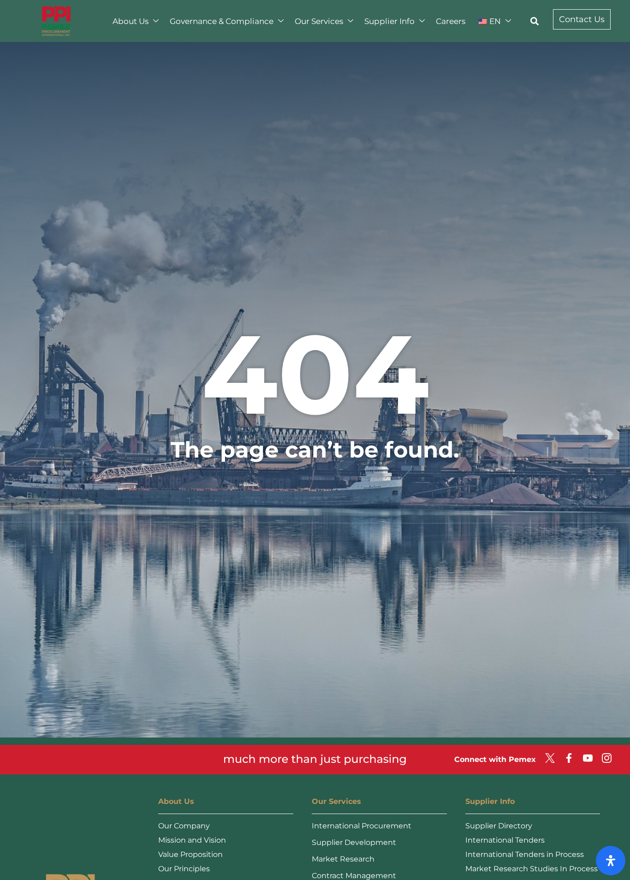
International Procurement (361, 825)
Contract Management (354, 875)
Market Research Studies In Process (531, 868)
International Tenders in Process (524, 854)
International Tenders (505, 840)
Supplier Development (354, 842)
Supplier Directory (498, 825)
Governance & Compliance (221, 21)
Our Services (319, 21)
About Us (131, 21)
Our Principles (184, 868)
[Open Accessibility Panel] (610, 860)
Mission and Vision (192, 840)
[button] (534, 21)
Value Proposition (190, 854)
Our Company (184, 825)
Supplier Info (389, 21)
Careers (450, 21)
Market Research (343, 859)
